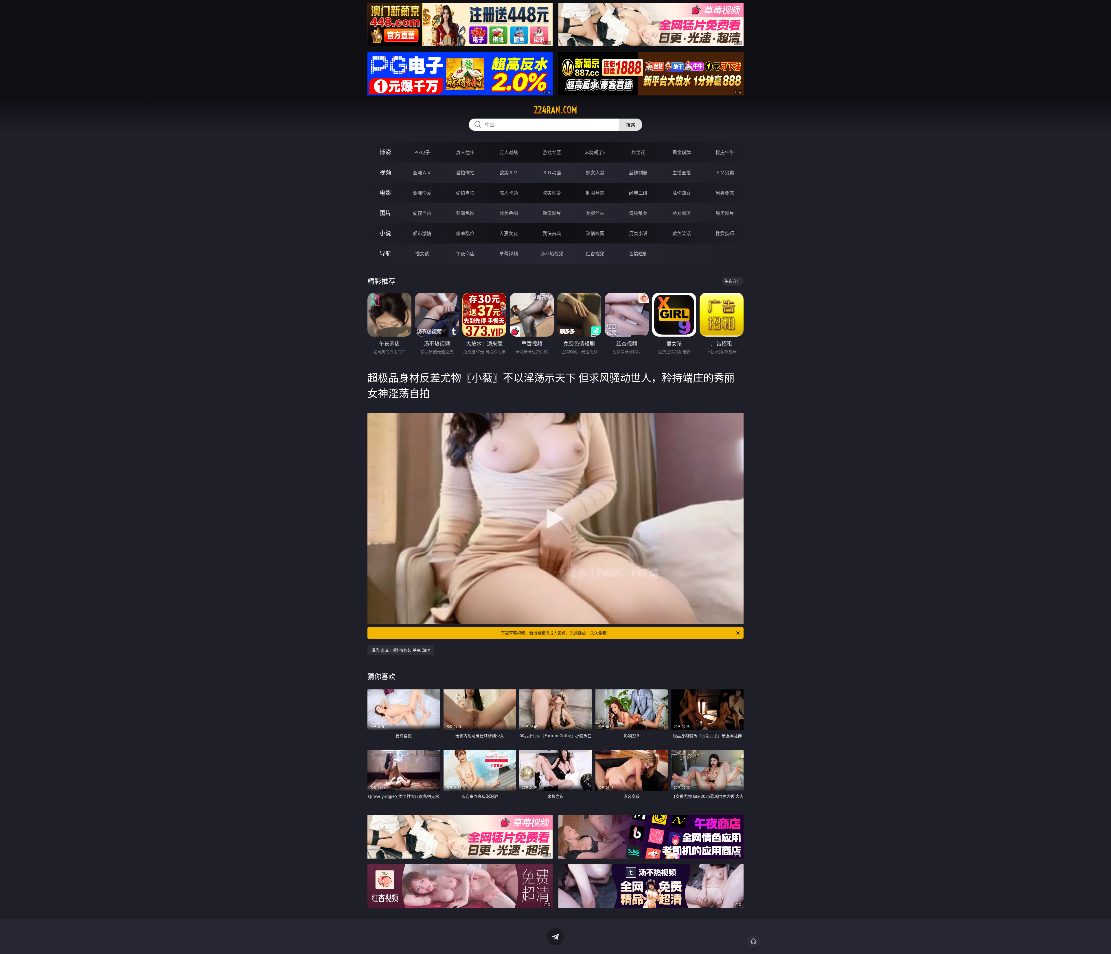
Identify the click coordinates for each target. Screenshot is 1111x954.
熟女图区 (681, 213)
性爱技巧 (724, 233)
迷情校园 (595, 233)
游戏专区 (551, 152)
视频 (385, 172)
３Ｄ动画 (551, 172)
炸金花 (638, 152)
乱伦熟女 (681, 193)
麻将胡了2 (595, 152)
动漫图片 (551, 213)
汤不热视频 (551, 253)
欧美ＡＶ (508, 172)
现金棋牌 (681, 152)
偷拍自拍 (465, 193)
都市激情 (422, 233)
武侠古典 (551, 233)
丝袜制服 (638, 172)
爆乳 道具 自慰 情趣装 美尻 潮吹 (400, 650)
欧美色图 (508, 213)
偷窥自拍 (422, 213)
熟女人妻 (595, 172)
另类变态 (724, 193)
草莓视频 (508, 253)
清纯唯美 (638, 213)
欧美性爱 (551, 193)
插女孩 (422, 253)
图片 (385, 213)
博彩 (385, 152)
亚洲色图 (465, 213)
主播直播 (681, 172)
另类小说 (638, 233)
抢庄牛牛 (724, 152)
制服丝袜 (595, 193)
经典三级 (638, 193)
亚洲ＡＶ (422, 172)
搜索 (630, 124)
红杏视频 (595, 253)
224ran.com (555, 110)
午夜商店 (465, 253)
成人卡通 (508, 193)
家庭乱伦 (465, 233)
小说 (385, 233)
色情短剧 (638, 253)
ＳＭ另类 (724, 172)
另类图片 (724, 213)
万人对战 (508, 152)
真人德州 (465, 152)
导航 (385, 253)
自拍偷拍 (465, 172)
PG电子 (422, 152)
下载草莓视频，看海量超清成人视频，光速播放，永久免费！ (555, 633)
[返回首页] (753, 941)
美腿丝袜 (595, 213)
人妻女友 (508, 233)
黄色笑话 (681, 233)
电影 (385, 193)
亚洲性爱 (422, 193)
